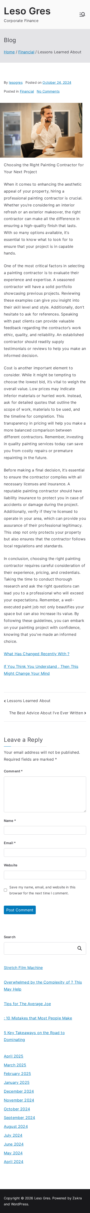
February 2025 (17, 1073)
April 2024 (14, 1161)
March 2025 (15, 1065)
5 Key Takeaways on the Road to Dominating (34, 1036)
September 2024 (19, 1117)
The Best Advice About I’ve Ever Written (46, 712)
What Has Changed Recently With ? (36, 653)
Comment (13, 771)
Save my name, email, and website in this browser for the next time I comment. (42, 890)
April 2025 (14, 1056)
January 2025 (17, 1082)
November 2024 (19, 1100)
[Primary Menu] (82, 14)
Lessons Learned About (28, 700)
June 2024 (14, 1144)
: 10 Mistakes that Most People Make (38, 1018)
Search (10, 937)
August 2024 (16, 1126)
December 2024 (19, 1091)
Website (10, 865)
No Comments (48, 91)
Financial (27, 91)
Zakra (77, 1198)
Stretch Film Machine (23, 967)
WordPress (19, 1204)
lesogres (15, 82)
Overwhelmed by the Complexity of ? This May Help (43, 985)
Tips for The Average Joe (27, 1003)
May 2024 (13, 1153)
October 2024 (17, 1109)
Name (10, 821)
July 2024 (13, 1135)
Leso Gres (27, 11)
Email (10, 843)
